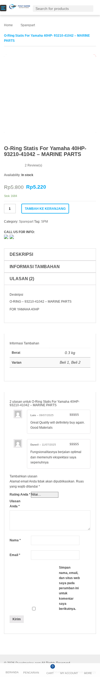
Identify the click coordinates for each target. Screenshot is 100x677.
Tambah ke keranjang (45, 209)
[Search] (90, 8)
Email (15, 555)
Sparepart (28, 25)
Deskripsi (21, 254)
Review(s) (33, 165)
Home (8, 25)
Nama (15, 540)
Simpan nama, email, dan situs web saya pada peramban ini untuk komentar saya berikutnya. (69, 588)
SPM (44, 221)
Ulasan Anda (15, 503)
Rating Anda (20, 494)
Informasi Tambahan (35, 266)
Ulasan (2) (22, 278)
